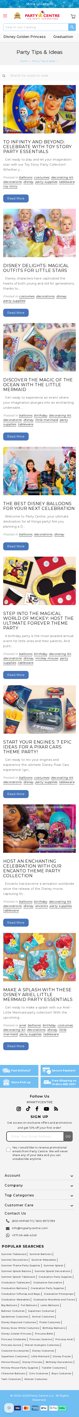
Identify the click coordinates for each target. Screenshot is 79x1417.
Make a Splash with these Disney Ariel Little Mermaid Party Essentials (38, 994)
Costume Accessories (15, 1350)
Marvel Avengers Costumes (42, 1345)
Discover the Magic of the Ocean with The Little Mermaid (38, 384)
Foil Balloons (29, 1305)
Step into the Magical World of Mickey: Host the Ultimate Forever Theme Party (38, 621)
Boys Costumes (61, 1373)
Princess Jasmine (40, 1339)
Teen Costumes (11, 1379)
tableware (67, 182)
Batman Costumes (13, 1310)
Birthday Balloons (54, 1328)
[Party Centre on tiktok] (28, 1109)
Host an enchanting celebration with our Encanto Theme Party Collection (32, 868)
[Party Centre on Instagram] (19, 1109)
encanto (41, 906)
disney (28, 182)
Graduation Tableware (15, 1282)
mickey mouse (46, 658)
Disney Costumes (43, 1350)
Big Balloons (9, 1305)
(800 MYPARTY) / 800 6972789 (33, 1221)
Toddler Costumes (53, 1367)
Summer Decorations (14, 1259)
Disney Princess (32, 1362)
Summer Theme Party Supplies (20, 1265)
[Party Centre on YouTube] (46, 1109)
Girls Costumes (38, 1373)
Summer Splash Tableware (18, 1276)
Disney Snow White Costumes (20, 1328)
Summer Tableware (13, 1254)
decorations (12, 182)
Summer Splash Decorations (52, 1271)
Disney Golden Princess (24, 37)
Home (24, 61)
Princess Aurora (11, 1345)
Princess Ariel (64, 1339)
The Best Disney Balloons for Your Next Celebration (39, 506)
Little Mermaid (40, 1356)
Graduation (63, 37)
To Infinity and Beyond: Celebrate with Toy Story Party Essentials (37, 146)
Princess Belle (44, 1333)
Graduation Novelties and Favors (54, 1299)
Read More (16, 198)
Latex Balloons (50, 1305)
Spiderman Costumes (14, 1316)
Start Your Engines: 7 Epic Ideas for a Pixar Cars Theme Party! (37, 747)
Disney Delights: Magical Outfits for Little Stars (36, 268)
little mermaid (46, 420)
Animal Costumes (43, 1316)
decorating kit (62, 177)
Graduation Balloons (14, 1288)
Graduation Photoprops (59, 1293)
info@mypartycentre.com (30, 1228)
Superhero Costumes (14, 1356)
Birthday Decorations (59, 1362)
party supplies (46, 182)
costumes (41, 177)
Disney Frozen (62, 1356)
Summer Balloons (40, 1254)
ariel (22, 1025)
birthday (40, 415)
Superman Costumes (41, 1310)
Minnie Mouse (10, 1362)
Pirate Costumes (49, 1322)
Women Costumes (35, 1379)
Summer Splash (53, 1265)
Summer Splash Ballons (16, 1271)
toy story (10, 186)
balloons (25, 177)
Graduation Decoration (47, 1282)
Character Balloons (13, 1373)
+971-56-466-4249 (24, 1235)
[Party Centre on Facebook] (37, 1109)
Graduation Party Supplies (55, 1276)
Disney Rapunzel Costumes (18, 1322)
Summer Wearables (43, 1259)
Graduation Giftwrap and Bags (20, 1293)
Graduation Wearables (15, 1299)
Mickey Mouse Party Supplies (19, 1367)
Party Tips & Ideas (43, 61)
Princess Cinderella (13, 1339)
